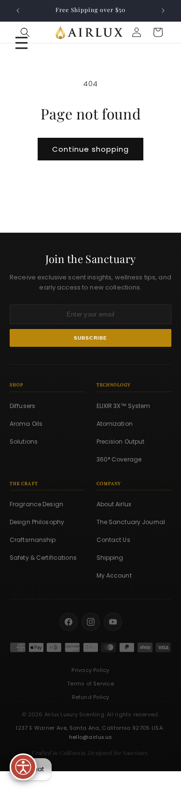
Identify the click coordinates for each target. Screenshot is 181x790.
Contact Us (113, 540)
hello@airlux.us (90, 737)
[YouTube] (113, 622)
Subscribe (91, 338)
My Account (114, 575)
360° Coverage (119, 459)
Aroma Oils (26, 424)
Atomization (115, 424)
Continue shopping (90, 149)
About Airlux (114, 504)
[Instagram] (91, 622)
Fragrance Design (36, 504)
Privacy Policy (90, 670)
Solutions (24, 441)
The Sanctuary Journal (131, 522)
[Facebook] (68, 622)
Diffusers (22, 406)
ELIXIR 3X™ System (124, 406)
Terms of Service (90, 683)
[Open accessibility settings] (23, 766)
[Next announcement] (163, 10)
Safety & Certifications (43, 557)
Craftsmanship (33, 540)
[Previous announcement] (17, 10)
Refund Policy (91, 697)
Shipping (110, 557)
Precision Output (121, 441)
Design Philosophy (37, 522)
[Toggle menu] (21, 43)
